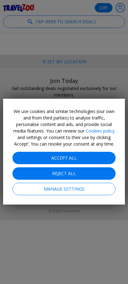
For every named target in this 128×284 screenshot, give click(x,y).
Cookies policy (100, 131)
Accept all (64, 158)
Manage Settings (64, 189)
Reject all (64, 173)
